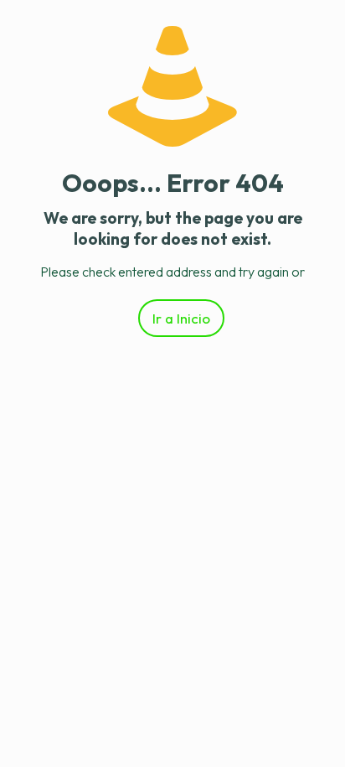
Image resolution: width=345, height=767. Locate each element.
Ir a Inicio (181, 318)
